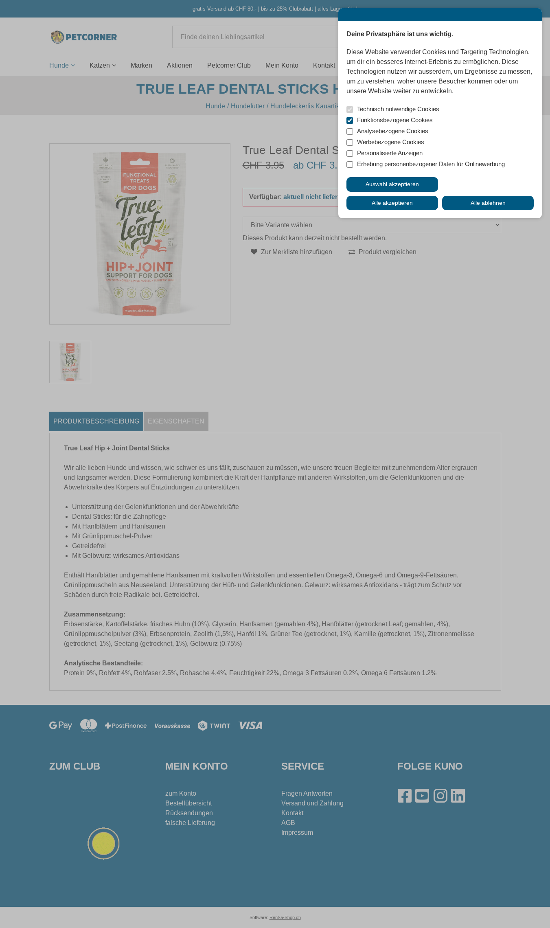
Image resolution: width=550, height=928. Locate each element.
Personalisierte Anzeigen (390, 152)
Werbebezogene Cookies (390, 141)
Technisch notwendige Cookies (398, 108)
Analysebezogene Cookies (392, 130)
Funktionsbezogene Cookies (395, 119)
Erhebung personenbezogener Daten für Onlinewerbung (431, 163)
